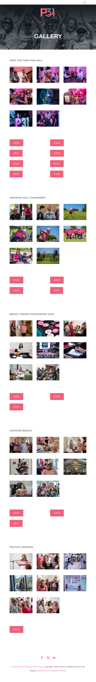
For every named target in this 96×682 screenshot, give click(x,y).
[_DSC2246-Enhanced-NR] (75, 568)
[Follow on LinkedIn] (54, 657)
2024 (57, 143)
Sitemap (54, 671)
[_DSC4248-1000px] (21, 496)
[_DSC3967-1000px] (48, 474)
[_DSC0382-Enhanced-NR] (48, 241)
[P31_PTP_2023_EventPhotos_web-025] (75, 103)
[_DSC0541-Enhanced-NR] (21, 263)
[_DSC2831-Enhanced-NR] (48, 612)
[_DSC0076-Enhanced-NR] (21, 219)
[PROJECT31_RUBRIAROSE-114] (21, 474)
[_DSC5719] (21, 357)
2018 (57, 174)
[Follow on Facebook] (41, 657)
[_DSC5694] (48, 335)
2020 (57, 153)
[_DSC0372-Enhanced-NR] (75, 219)
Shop (13, 667)
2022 (57, 164)
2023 (16, 164)
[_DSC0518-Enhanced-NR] (21, 241)
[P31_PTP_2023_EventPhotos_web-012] (21, 82)
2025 (16, 143)
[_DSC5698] (75, 335)
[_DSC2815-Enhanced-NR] (21, 568)
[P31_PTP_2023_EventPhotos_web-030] (21, 125)
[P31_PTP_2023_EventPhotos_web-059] (48, 125)
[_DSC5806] (21, 379)
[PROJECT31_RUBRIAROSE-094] (21, 452)
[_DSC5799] (75, 357)
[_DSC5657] (21, 335)
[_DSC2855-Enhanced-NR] (21, 612)
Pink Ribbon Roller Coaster (34, 667)
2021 (16, 153)
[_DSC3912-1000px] (75, 474)
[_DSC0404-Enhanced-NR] (48, 263)
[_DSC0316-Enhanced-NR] (75, 241)
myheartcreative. (43, 671)
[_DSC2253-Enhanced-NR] (75, 590)
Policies (19, 667)
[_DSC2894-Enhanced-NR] (48, 590)
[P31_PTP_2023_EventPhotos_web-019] (48, 103)
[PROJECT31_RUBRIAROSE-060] (48, 452)
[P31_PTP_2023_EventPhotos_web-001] (48, 82)
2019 (16, 174)
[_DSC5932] (48, 379)
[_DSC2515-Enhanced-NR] (21, 590)
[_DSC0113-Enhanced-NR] (48, 219)
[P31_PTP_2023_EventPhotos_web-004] (75, 82)
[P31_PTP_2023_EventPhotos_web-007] (21, 103)
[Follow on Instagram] (48, 657)
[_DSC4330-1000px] (48, 496)
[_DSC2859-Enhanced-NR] (48, 568)
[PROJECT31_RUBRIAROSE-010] (75, 452)
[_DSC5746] (48, 357)
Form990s (62, 671)
